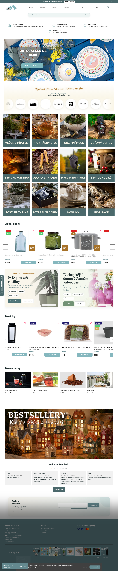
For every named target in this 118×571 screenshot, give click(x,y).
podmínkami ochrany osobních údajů (79, 508)
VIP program (8, 539)
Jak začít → (68, 303)
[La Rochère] (24, 104)
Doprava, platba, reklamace (12, 528)
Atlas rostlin (28, 301)
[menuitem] (33, 7)
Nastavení (84, 567)
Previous (5, 247)
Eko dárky (80, 303)
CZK (97, 7)
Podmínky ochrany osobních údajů (14, 534)
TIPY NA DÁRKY (69, 2)
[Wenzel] (61, 104)
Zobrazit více (59, 489)
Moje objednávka (9, 541)
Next (112, 247)
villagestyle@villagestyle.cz (48, 528)
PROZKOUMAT (32, 66)
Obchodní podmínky (10, 532)
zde (35, 567)
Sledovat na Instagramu (103, 557)
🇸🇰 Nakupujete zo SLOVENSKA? (13, 535)
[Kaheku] (11, 104)
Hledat (86, 15)
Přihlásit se (94, 505)
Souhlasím (96, 567)
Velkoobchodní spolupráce (12, 537)
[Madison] (36, 104)
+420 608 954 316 (46, 530)
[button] (7, 60)
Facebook (43, 532)
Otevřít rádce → (15, 301)
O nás (6, 530)
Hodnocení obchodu (59, 464)
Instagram (44, 534)
